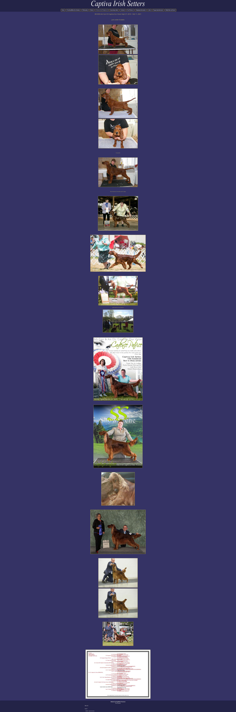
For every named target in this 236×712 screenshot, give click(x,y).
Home (63, 10)
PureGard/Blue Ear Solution (73, 10)
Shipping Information (141, 10)
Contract (123, 10)
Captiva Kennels (91, 710)
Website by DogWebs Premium (118, 701)
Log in (86, 708)
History (92, 10)
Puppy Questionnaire (158, 10)
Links (149, 10)
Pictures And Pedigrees (101, 10)
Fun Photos (130, 10)
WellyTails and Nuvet (170, 10)
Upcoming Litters (114, 10)
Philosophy (85, 10)
